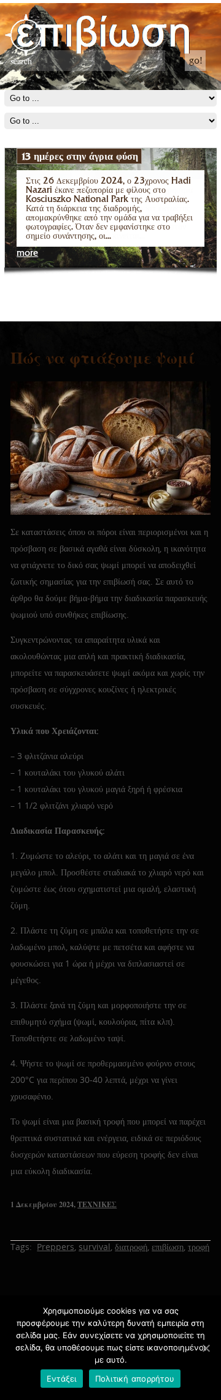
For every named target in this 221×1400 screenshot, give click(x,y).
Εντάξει (62, 1378)
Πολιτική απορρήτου (135, 1378)
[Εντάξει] (206, 1348)
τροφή (198, 1246)
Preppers (55, 1246)
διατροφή (131, 1246)
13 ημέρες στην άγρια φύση (79, 156)
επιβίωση (168, 1246)
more (27, 253)
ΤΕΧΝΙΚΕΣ (97, 1204)
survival (94, 1246)
